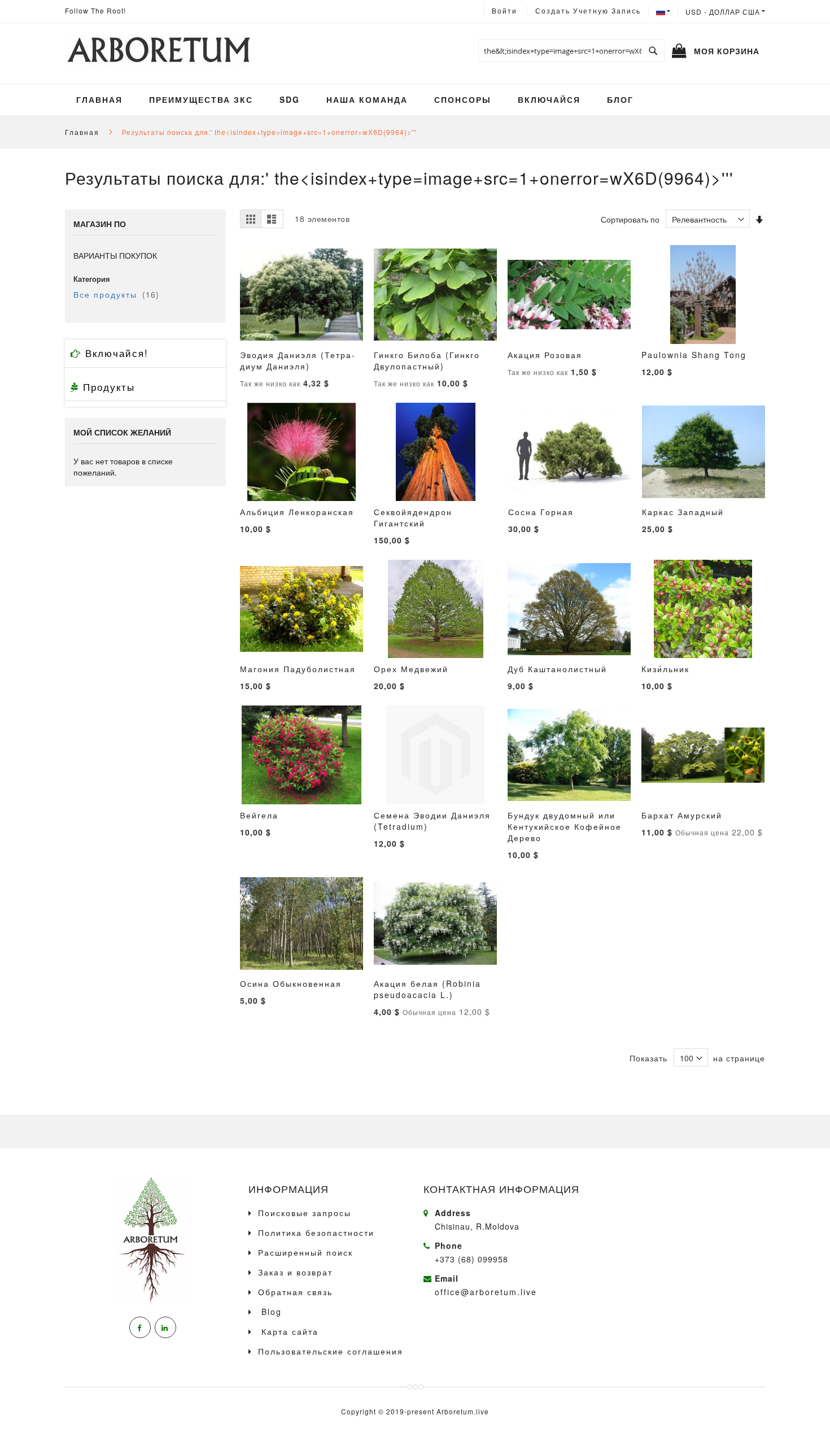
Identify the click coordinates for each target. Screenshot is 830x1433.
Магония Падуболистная (298, 668)
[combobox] (571, 51)
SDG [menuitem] (289, 99)
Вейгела (259, 815)
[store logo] (158, 50)
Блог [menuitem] (620, 99)
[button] (725, 11)
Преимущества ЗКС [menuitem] (201, 99)
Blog (270, 1311)
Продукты (107, 387)
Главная (83, 132)
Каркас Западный (683, 511)
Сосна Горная (541, 511)
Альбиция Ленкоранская (297, 511)
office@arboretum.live (486, 1291)
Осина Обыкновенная (291, 983)
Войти (504, 10)
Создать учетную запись (588, 10)
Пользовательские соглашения (330, 1351)
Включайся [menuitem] (549, 99)
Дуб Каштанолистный (557, 668)
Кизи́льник (665, 668)
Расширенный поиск (305, 1252)
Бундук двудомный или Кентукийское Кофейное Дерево (565, 826)
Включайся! (114, 353)
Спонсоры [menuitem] (462, 99)
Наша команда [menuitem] (367, 99)
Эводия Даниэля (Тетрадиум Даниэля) (297, 360)
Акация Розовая (545, 354)
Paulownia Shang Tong (693, 354)
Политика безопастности (316, 1232)
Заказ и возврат (295, 1272)
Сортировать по (630, 219)
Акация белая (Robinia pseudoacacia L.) (427, 989)
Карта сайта (288, 1331)
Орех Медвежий (411, 668)
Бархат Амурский (681, 815)
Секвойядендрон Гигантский (413, 517)
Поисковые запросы (304, 1212)
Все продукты (116, 294)
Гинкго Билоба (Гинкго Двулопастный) (427, 360)
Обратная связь (295, 1291)
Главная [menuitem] (99, 99)
